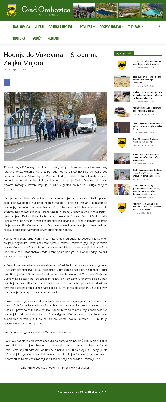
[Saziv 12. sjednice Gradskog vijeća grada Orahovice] (122, 143)
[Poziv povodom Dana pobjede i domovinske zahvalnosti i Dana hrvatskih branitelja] (122, 208)
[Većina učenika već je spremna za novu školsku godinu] (122, 112)
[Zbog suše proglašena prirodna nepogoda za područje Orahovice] (122, 81)
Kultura (19, 38)
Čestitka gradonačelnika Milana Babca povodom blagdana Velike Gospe (147, 126)
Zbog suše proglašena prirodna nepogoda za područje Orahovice (147, 80)
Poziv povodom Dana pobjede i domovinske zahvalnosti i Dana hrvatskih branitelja (147, 207)
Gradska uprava (61, 26)
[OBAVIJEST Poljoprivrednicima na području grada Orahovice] (122, 65)
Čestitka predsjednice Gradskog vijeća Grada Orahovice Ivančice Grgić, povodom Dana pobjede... (147, 173)
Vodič (36, 38)
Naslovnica (21, 26)
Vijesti (39, 26)
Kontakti (54, 38)
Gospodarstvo (110, 26)
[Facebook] (7, 82)
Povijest (86, 26)
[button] (159, 27)
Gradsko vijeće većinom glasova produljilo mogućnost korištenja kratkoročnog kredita (147, 95)
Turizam (134, 26)
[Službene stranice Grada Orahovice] (83, 11)
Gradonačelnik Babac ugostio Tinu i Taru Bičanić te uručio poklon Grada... (146, 157)
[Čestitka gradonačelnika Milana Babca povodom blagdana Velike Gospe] (122, 127)
